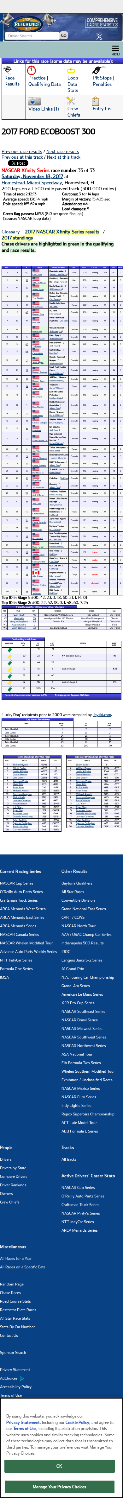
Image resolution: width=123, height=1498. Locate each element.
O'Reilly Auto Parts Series (21, 892)
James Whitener (56, 388)
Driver (40, 267)
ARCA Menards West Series (23, 909)
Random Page (12, 1284)
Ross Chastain (38, 407)
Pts (113, 267)
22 (27, 280)
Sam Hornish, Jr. (39, 282)
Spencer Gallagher (39, 423)
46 (34, 614)
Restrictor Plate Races (18, 1310)
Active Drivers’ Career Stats (88, 1175)
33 (27, 379)
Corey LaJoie (37, 388)
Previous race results (22, 151)
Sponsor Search (13, 1352)
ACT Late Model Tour (79, 1122)
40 (27, 512)
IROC (66, 951)
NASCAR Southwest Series (84, 1037)
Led (104, 267)
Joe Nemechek (38, 487)
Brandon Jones (38, 381)
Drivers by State (13, 1168)
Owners (6, 1193)
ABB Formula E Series (80, 1131)
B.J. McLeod (55, 522)
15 (27, 583)
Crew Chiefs (10, 1202)
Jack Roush (54, 346)
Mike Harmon (55, 576)
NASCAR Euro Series (79, 1097)
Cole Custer (37, 274)
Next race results (62, 151)
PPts (120, 267)
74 (27, 574)
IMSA (4, 977)
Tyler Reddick (38, 298)
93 (27, 478)
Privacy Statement (15, 1370)
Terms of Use (11, 1395)
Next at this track (63, 157)
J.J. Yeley (36, 451)
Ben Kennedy (37, 415)
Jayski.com (102, 715)
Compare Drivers (13, 1176)
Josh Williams (38, 495)
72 (34, 627)
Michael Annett (38, 339)
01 (27, 486)
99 (27, 527)
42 (27, 296)
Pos (6, 267)
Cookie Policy (77, 1422)
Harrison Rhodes (39, 585)
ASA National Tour (77, 1054)
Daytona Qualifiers (77, 883)
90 (27, 493)
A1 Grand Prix (73, 969)
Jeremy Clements (39, 458)
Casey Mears (37, 353)
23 (27, 421)
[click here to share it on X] (101, 36)
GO (64, 35)
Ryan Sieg (36, 480)
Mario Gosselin (55, 494)
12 (34, 624)
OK (59, 1466)
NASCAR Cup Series (16, 883)
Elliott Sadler (37, 331)
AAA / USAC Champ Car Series (87, 934)
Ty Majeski (36, 346)
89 (34, 621)
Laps (84, 267)
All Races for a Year (16, 1258)
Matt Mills (19, 618)
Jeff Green (36, 593)
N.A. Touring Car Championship (88, 977)
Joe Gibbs (53, 306)
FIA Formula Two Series (81, 1063)
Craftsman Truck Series (19, 900)
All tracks (69, 1159)
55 (34, 618)
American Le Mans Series (82, 994)
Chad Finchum (38, 513)
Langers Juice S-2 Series (82, 960)
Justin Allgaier (38, 362)
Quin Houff (19, 614)
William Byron (38, 289)
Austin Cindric (19, 624)
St (17, 267)
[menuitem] (31, 1378)
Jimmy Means (55, 505)
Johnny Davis (55, 408)
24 (27, 386)
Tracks (68, 1147)
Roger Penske (60, 282)
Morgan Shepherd (19, 621)
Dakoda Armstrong (22, 816)
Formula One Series (16, 969)
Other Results (74, 871)
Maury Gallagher (56, 423)
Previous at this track (22, 157)
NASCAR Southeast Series (83, 1011)
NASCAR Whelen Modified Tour (26, 943)
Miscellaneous (13, 1246)
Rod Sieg (64, 478)
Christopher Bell (38, 562)
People (6, 1147)
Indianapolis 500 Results (83, 943)
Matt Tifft (36, 322)
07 (27, 471)
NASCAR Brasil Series (80, 1020)
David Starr (37, 529)
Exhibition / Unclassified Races (87, 1080)
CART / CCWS (73, 917)
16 (27, 428)
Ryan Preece (37, 307)
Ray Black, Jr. (38, 473)
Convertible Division (78, 900)
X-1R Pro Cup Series (78, 1003)
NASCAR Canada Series (19, 934)
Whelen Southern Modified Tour (88, 1071)
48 (27, 312)
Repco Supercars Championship (88, 1114)
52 (27, 501)
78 (27, 536)
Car (74, 267)
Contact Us (9, 1335)
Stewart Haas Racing (58, 274)
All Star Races (73, 892)
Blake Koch (37, 397)
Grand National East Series (84, 909)
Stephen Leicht (38, 554)
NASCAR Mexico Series (81, 1088)
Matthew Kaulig (56, 398)
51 (27, 456)
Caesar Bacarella (39, 522)
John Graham (37, 576)
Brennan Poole (38, 314)
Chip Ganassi (55, 299)
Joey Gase (36, 503)
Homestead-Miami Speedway (32, 183)
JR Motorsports (56, 289)
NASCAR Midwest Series (82, 1028)
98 (27, 351)
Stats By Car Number (17, 1327)
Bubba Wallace (20, 826)
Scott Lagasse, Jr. (40, 440)
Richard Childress (56, 373)
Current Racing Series (20, 871)
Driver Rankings (13, 1185)
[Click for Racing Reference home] (61, 27)
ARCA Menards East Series (22, 917)
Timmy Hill (36, 569)
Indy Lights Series (76, 1105)
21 (27, 545)
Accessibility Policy (16, 1387)
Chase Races (10, 1293)
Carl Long (53, 515)
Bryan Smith (55, 450)
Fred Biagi (53, 353)
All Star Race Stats (15, 1318)
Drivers (6, 1159)
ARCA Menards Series (18, 926)
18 (27, 305)
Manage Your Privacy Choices (59, 1486)
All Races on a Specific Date (22, 1267)
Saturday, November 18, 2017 (32, 176)
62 (27, 370)
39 (27, 552)
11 (26, 395)
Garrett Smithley (39, 465)
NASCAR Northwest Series (84, 1046)
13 (27, 567)
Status (94, 267)
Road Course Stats (15, 1301)
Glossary (11, 232)
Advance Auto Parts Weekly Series (28, 951)
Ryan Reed (36, 430)
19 (27, 321)
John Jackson (19, 627)
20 (27, 560)
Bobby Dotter (55, 472)
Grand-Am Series (76, 986)
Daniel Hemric (38, 547)
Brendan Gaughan (39, 372)
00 (27, 272)
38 (27, 591)
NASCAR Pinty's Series (81, 1213)
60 (27, 344)
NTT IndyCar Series (16, 960)
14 (27, 449)
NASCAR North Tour (79, 926)
